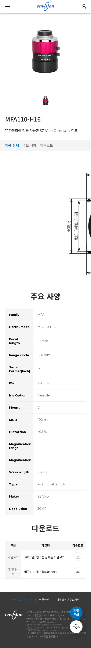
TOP (76, 627)
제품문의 (76, 613)
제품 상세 (12, 145)
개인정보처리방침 (22, 599)
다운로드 (46, 145)
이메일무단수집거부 (68, 599)
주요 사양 (29, 145)
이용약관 (44, 599)
